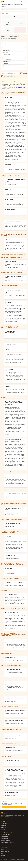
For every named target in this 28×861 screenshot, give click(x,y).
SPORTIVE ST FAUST (11, 211)
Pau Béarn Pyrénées (5, 38)
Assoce (5, 2)
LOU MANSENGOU (15, 480)
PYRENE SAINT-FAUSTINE (15, 644)
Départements (4, 4)
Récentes (15, 76)
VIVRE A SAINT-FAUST (14, 659)
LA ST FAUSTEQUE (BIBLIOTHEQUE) (14, 584)
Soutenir (3, 855)
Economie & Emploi (7, 59)
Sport (4, 45)
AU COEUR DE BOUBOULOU (15, 620)
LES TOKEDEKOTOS (12, 557)
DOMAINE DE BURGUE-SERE (15, 225)
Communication (7, 65)
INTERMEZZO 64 (15, 375)
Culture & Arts (6, 50)
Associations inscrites (18, 4)
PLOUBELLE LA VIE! (14, 749)
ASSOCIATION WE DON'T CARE (14, 359)
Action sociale (6, 54)
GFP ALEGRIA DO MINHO (15, 599)
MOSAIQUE (15, 312)
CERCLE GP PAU (15, 128)
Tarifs (2, 853)
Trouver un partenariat (5, 840)
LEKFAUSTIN (15, 543)
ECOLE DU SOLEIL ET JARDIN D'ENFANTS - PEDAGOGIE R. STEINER (15, 778)
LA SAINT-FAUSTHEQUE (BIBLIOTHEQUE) (14, 333)
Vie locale (5, 63)
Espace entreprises (5, 849)
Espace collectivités (5, 851)
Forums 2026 (4, 6)
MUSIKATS (15, 389)
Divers (4, 68)
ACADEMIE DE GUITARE (15, 347)
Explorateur (3, 825)
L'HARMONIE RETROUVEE (11, 793)
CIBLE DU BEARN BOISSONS (12, 525)
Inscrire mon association (14, 807)
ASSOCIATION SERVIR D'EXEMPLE (14, 699)
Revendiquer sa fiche (5, 834)
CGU (24, 859)
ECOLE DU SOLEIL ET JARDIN (12, 762)
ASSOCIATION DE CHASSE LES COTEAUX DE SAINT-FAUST (15, 453)
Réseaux (3, 829)
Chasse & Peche (7, 61)
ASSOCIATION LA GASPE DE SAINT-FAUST (15, 293)
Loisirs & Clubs (6, 48)
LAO (15, 244)
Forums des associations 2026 (7, 842)
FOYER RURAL (13, 571)
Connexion (23, 1)
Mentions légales (12, 859)
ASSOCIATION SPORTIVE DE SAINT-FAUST (15, 278)
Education (5, 52)
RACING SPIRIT (14, 202)
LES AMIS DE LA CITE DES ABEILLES (14, 722)
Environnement (6, 56)
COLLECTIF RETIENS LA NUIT (13, 672)
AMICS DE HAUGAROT (15, 264)
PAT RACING (15, 192)
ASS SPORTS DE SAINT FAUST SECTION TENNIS (15, 182)
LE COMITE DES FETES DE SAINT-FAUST (15, 495)
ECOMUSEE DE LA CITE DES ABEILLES (15, 712)
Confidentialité (19, 859)
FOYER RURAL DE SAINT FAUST (13, 736)
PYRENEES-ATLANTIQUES (14, 36)
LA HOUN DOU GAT (14, 686)
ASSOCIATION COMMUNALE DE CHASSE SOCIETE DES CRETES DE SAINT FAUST (15, 418)
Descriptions (6, 76)
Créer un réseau (4, 838)
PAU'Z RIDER (15, 167)
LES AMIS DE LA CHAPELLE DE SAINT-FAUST (15, 511)
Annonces (10, 4)
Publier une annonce (5, 836)
